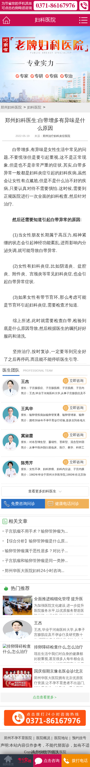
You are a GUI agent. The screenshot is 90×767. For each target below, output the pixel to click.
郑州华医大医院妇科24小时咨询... (34, 571)
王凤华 (27, 408)
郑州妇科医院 (11, 107)
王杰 (25, 381)
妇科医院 (34, 107)
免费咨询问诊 (23, 503)
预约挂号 (79, 738)
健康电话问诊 (67, 503)
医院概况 (43, 738)
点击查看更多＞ (45, 697)
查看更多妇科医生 (42, 491)
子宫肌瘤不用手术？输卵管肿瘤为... (36, 531)
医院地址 (61, 738)
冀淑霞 (27, 436)
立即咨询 (77, 381)
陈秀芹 (27, 463)
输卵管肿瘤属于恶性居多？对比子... (36, 551)
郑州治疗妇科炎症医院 (56, 135)
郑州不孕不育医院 (18, 738)
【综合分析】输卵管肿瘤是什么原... (36, 541)
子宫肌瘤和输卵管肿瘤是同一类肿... (36, 560)
